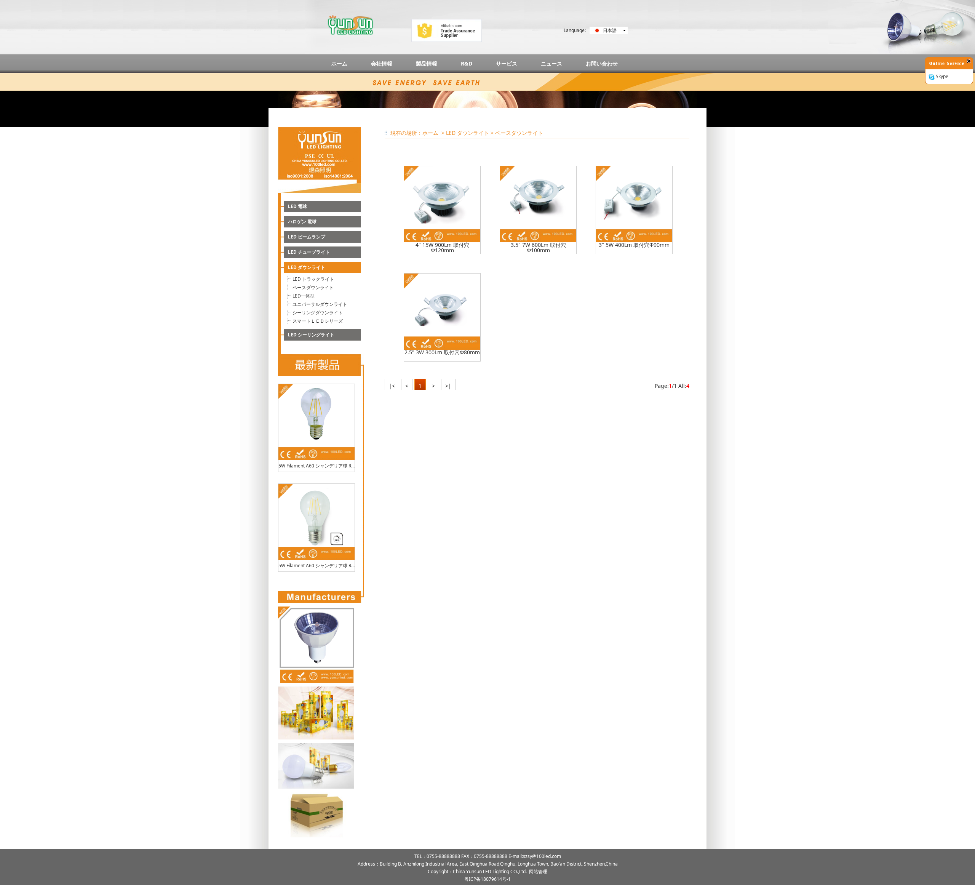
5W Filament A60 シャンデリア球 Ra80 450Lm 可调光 (316, 565)
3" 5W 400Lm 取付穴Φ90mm (634, 245)
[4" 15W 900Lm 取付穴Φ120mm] (442, 204)
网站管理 (538, 871)
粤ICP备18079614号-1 (487, 879)
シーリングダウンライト (317, 312)
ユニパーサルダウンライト (319, 304)
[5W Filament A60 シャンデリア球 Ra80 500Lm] (316, 422)
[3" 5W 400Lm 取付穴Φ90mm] (634, 204)
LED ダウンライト (306, 267)
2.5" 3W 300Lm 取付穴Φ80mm (442, 352)
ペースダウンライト (313, 287)
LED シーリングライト (311, 334)
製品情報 (426, 63)
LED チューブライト (309, 252)
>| (448, 385)
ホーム (339, 63)
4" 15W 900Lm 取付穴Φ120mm (442, 247)
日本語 (610, 30)
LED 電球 (297, 206)
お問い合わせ (602, 63)
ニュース (551, 63)
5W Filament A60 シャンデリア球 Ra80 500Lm (316, 466)
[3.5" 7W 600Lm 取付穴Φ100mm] (538, 204)
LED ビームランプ (306, 237)
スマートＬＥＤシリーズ (317, 321)
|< (392, 385)
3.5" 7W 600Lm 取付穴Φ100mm (538, 247)
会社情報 (381, 63)
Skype (941, 76)
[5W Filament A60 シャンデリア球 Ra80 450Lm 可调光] (316, 522)
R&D (466, 63)
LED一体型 (303, 296)
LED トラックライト (313, 279)
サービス (506, 63)
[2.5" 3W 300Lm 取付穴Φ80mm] (442, 312)
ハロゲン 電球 (302, 221)
